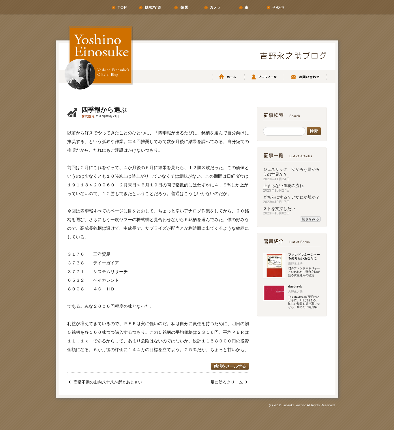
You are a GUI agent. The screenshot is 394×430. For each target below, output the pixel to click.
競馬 (181, 7)
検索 (314, 131)
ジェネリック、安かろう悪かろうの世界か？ (291, 172)
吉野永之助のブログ (293, 55)
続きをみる (310, 219)
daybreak (295, 286)
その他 (274, 7)
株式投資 (150, 7)
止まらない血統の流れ (283, 185)
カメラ (212, 7)
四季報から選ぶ (104, 109)
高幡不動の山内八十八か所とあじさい (108, 382)
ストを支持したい (279, 208)
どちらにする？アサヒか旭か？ (291, 197)
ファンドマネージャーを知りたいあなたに (304, 256)
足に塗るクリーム (227, 382)
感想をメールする (230, 366)
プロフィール (263, 77)
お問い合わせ (305, 77)
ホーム (119, 7)
